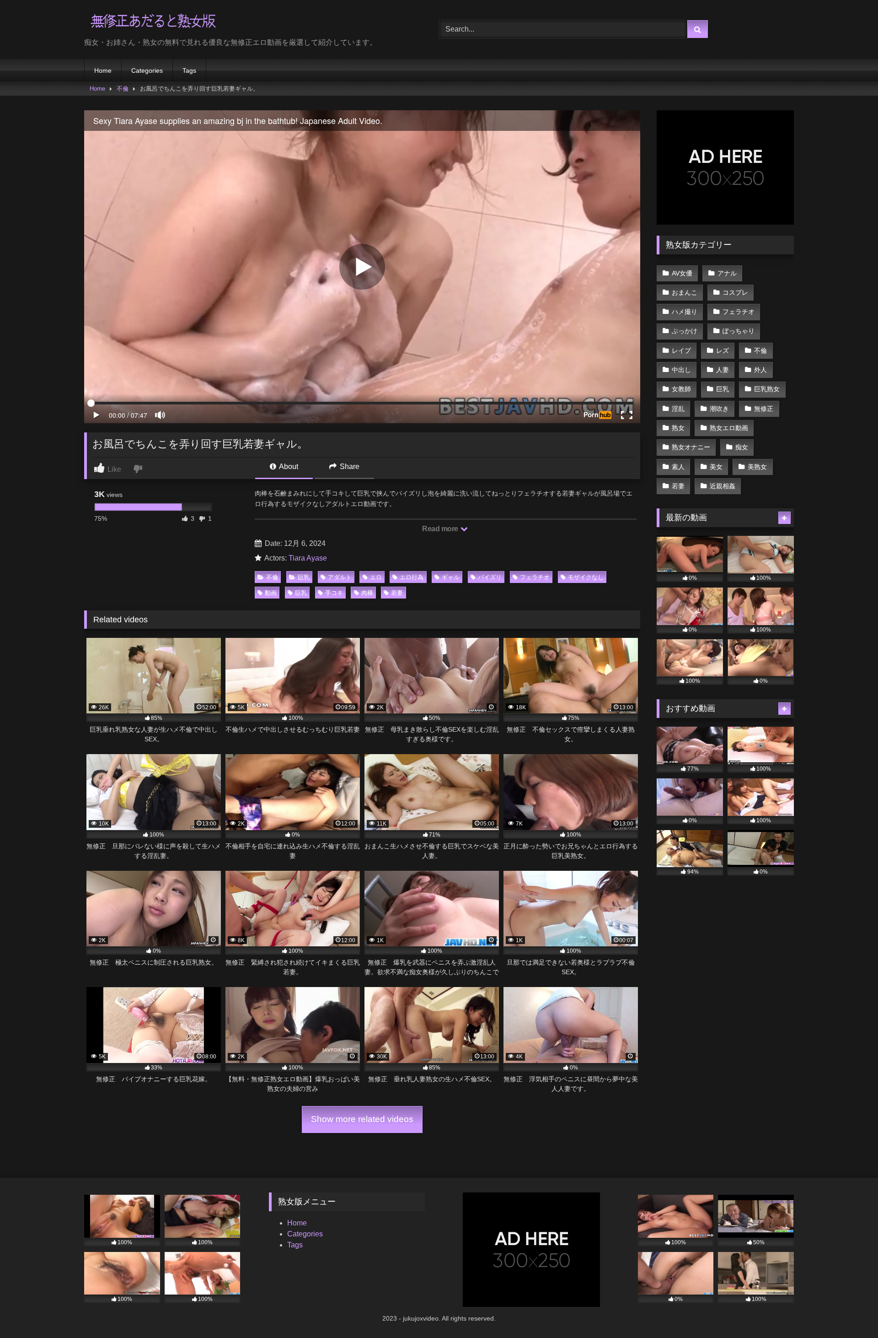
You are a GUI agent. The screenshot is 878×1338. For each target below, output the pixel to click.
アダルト (340, 577)
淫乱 (678, 408)
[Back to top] (850, 1311)
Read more (441, 529)
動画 (271, 592)
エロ (376, 577)
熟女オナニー (691, 447)
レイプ (681, 350)
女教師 (681, 389)
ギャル (451, 577)
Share (348, 466)
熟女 (678, 428)
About (288, 466)
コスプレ (735, 292)
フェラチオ (535, 577)
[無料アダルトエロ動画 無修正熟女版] (152, 22)
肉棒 (367, 592)
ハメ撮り (684, 311)
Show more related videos (362, 1119)
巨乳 (304, 577)
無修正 (763, 408)
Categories (147, 70)
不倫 (122, 88)
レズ (722, 350)
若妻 (397, 592)
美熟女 (757, 466)
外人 (760, 369)
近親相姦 (722, 486)
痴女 (741, 447)
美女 (716, 466)
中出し (681, 369)
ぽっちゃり (739, 330)
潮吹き (719, 408)
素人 (678, 466)
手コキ (334, 592)
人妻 (722, 369)
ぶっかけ (684, 330)
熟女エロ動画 (729, 428)
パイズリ (490, 577)
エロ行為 (411, 577)
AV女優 (682, 273)
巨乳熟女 (767, 389)
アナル (727, 273)
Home (103, 70)
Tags (189, 70)
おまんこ (684, 292)
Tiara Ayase (308, 558)
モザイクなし (586, 577)
